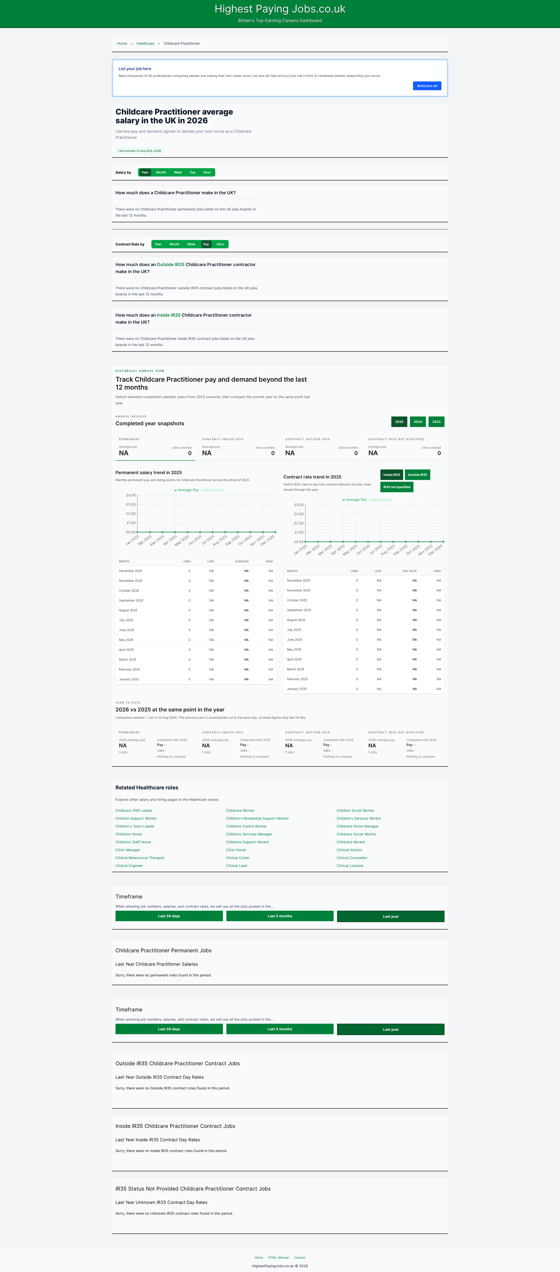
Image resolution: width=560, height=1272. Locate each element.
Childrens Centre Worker (246, 826)
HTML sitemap (278, 1257)
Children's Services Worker (359, 818)
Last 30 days (169, 916)
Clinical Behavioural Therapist (140, 858)
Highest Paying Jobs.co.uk (280, 8)
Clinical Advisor (349, 850)
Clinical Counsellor (352, 858)
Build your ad (427, 86)
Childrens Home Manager (358, 826)
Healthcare (145, 43)
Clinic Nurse (236, 850)
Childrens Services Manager (249, 834)
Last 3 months (280, 916)
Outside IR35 (417, 474)
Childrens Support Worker (247, 842)
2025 (399, 421)
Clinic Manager (128, 850)
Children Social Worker (355, 810)
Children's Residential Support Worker (257, 818)
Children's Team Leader (135, 826)
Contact (300, 1257)
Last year (391, 916)
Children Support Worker (136, 818)
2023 (436, 421)
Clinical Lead (236, 865)
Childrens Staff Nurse (133, 842)
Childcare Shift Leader (134, 810)
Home (122, 43)
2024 (418, 421)
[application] (196, 519)
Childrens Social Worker (356, 834)
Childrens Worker (351, 842)
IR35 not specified (396, 487)
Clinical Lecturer (350, 865)
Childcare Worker (240, 810)
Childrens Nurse (129, 834)
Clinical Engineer (129, 865)
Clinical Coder (237, 858)
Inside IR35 (391, 474)
